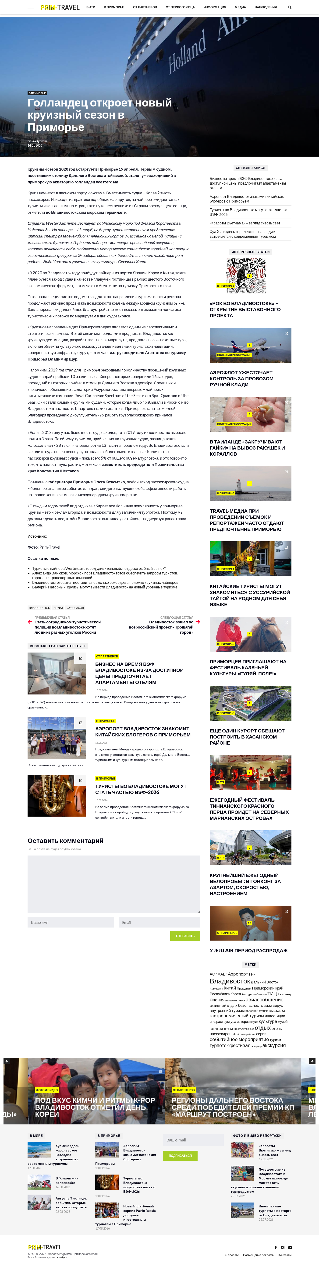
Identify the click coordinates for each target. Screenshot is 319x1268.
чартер (258, 1046)
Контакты (284, 1255)
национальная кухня (223, 1029)
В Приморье (114, 7)
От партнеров (145, 7)
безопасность (250, 1005)
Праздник (244, 988)
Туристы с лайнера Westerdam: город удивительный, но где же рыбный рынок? (99, 568)
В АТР (90, 7)
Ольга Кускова (38, 141)
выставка (277, 1010)
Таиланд (284, 994)
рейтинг (250, 1034)
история (243, 1021)
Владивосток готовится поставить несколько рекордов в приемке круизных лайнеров (105, 582)
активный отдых (223, 1005)
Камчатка (216, 988)
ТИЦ (272, 993)
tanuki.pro (61, 1257)
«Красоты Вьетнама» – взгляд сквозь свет (245, 223)
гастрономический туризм (237, 1015)
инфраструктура (223, 1021)
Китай (230, 987)
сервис (262, 1033)
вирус (278, 1005)
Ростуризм (249, 994)
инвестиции (275, 1016)
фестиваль (241, 1045)
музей (282, 1021)
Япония (217, 999)
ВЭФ (252, 974)
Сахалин (261, 994)
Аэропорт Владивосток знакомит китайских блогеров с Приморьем (247, 198)
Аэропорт (238, 973)
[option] (72, 1091)
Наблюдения (266, 7)
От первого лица (180, 7)
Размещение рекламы (258, 1255)
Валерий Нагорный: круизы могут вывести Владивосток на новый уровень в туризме (104, 587)
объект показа (245, 1028)
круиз (58, 608)
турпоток (219, 1045)
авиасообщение (265, 1000)
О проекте (232, 1255)
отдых (263, 1027)
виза (268, 1005)
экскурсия (274, 1045)
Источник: (38, 536)
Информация (215, 7)
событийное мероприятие (239, 1039)
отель (277, 1028)
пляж (243, 1034)
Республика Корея (225, 994)
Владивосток (39, 608)
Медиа (240, 7)
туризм (275, 1040)
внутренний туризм (227, 1010)
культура (268, 1021)
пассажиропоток (224, 1033)
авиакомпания (235, 1000)
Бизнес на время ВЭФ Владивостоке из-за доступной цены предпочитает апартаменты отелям (248, 183)
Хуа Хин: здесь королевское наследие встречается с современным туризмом (243, 233)
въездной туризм (256, 1011)
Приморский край (268, 988)
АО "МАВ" (218, 974)
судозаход (75, 608)
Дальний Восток (264, 982)
